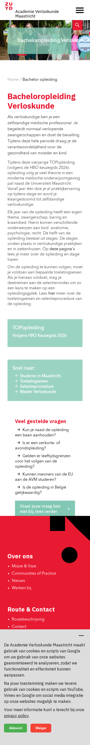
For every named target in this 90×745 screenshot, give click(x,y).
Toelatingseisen (34, 381)
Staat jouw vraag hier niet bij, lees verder (40, 509)
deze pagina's (62, 249)
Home (13, 80)
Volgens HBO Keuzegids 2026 (39, 336)
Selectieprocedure (37, 387)
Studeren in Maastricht (40, 376)
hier (51, 294)
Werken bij (21, 588)
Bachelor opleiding (39, 80)
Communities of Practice (34, 574)
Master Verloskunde (38, 392)
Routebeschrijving (28, 620)
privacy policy (16, 715)
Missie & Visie (24, 566)
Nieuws (18, 581)
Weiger (41, 728)
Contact (19, 627)
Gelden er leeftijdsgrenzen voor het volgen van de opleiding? (42, 461)
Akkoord (15, 728)
